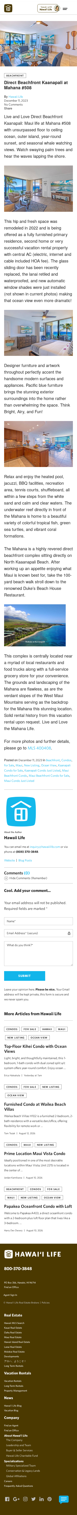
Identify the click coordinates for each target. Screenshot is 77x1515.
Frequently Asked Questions (18, 1485)
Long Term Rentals (13, 1365)
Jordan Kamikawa (13, 1177)
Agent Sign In (10, 1294)
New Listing (31, 765)
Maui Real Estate (13, 1337)
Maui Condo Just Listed (19, 780)
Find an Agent (11, 1425)
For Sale (9, 765)
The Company (14, 1440)
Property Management (15, 1390)
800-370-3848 (18, 1268)
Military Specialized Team (21, 1465)
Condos (66, 760)
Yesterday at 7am (33, 1075)
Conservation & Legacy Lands (23, 1470)
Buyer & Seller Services (19, 1450)
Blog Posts (25, 860)
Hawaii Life (16, 96)
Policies (45, 1302)
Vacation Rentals (12, 1380)
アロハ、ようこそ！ (15, 1361)
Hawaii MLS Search (14, 1322)
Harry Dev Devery (13, 1230)
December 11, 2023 (16, 100)
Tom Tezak (9, 1133)
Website (9, 860)
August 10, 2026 (34, 1177)
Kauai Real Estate (13, 1327)
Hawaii (47, 1029)
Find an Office (11, 1287)
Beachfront (15, 75)
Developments (11, 1356)
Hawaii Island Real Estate (17, 1341)
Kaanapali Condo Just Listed (42, 770)
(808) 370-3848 (27, 851)
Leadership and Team (18, 1445)
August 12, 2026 (27, 1133)
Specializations (14, 1461)
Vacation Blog (11, 1410)
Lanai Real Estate (13, 1346)
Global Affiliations (16, 1476)
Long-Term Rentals (13, 1385)
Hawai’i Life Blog (13, 1405)
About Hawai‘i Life (16, 1435)
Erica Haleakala (12, 1075)
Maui (19, 765)
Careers (8, 1481)
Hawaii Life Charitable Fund (22, 1455)
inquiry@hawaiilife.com (45, 846)
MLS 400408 (39, 748)
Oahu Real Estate (13, 1332)
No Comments (13, 104)
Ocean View (48, 765)
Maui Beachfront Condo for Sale (49, 775)
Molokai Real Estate (14, 1351)
